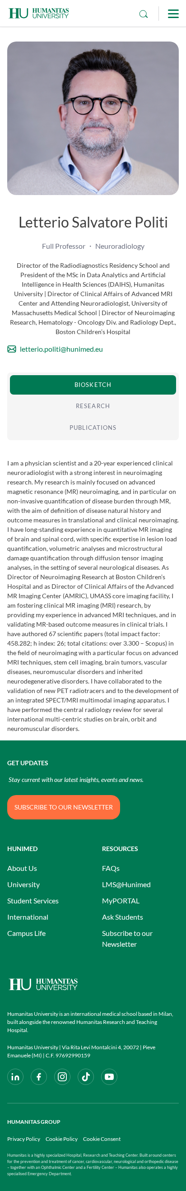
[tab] (93, 385)
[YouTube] (109, 1077)
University (23, 884)
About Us (22, 868)
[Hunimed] (93, 984)
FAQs (111, 868)
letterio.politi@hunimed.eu (61, 348)
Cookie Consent (102, 1138)
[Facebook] (39, 1077)
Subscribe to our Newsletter (127, 938)
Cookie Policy (62, 1138)
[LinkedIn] (15, 1077)
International (27, 916)
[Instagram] (62, 1077)
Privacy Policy (23, 1138)
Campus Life (26, 933)
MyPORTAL (121, 900)
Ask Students (122, 916)
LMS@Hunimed (126, 884)
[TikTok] (86, 1077)
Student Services (33, 900)
